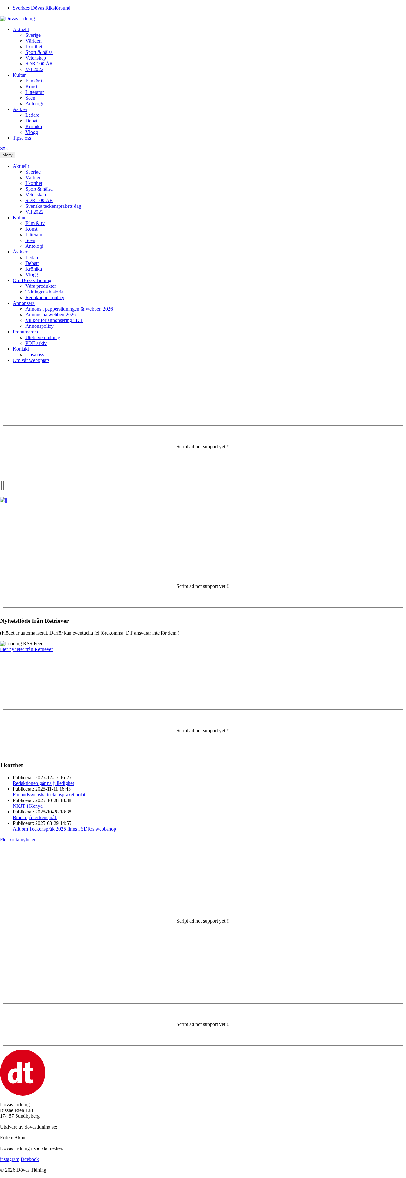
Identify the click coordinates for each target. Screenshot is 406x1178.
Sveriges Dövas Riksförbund (41, 7)
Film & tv (35, 80)
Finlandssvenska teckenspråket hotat (49, 794)
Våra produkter (40, 286)
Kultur (19, 75)
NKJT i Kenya (28, 806)
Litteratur (34, 92)
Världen (33, 40)
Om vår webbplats (31, 360)
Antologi (34, 103)
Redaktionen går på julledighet (43, 783)
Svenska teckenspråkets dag (53, 206)
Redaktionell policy (44, 297)
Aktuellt (21, 29)
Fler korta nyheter (18, 839)
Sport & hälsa (39, 52)
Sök (4, 148)
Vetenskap (35, 58)
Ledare (32, 115)
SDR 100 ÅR (39, 63)
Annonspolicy (39, 326)
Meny (8, 155)
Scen (30, 98)
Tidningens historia (44, 291)
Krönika (33, 126)
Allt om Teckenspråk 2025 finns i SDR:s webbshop (64, 829)
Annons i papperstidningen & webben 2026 (69, 309)
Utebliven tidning (42, 337)
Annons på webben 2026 (50, 314)
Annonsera (24, 303)
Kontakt (21, 349)
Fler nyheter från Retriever (26, 649)
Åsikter (20, 109)
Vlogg (31, 132)
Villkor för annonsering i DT (54, 320)
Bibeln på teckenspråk (35, 817)
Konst (31, 86)
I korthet (33, 46)
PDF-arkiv (36, 343)
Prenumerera (25, 331)
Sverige (33, 35)
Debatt (32, 120)
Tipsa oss (22, 138)
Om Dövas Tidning (32, 280)
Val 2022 (34, 69)
